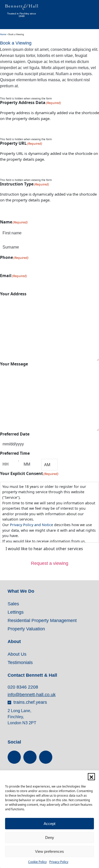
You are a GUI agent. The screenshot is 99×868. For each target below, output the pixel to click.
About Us (17, 654)
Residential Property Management (42, 620)
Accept (49, 823)
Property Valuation (26, 628)
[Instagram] (45, 757)
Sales (13, 603)
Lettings (16, 612)
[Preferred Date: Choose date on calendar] (63, 444)
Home (3, 34)
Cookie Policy (37, 862)
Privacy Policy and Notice (31, 524)
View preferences (49, 851)
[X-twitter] (30, 757)
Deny (49, 837)
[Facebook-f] (14, 757)
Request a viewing (49, 563)
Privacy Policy (58, 862)
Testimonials (20, 662)
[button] (91, 776)
